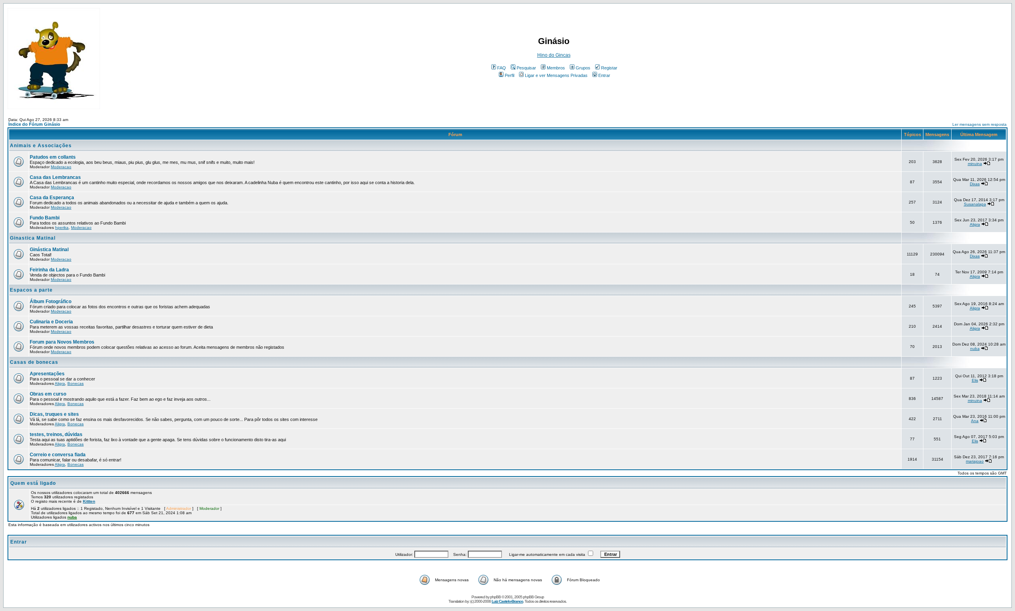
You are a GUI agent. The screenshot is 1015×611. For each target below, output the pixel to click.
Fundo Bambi (44, 218)
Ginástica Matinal (49, 249)
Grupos (583, 67)
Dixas (975, 184)
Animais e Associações (41, 145)
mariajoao (975, 461)
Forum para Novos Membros (62, 342)
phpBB (495, 597)
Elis (975, 380)
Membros (556, 67)
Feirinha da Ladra (49, 270)
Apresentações (47, 374)
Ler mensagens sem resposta (979, 124)
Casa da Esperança (52, 197)
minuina (975, 163)
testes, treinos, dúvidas (56, 434)
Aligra (975, 224)
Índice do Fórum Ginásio (34, 124)
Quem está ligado (33, 483)
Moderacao (61, 167)
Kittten (89, 501)
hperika (62, 227)
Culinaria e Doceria (51, 322)
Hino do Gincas (554, 55)
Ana (975, 421)
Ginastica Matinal (33, 238)
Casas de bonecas (34, 362)
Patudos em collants (53, 157)
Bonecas (75, 383)
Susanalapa (975, 204)
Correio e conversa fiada (58, 454)
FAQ (501, 67)
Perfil (509, 75)
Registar (609, 67)
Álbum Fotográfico (50, 301)
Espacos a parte (31, 290)
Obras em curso (48, 394)
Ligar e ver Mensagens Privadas (556, 75)
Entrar (604, 75)
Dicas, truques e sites (54, 414)
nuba (975, 348)
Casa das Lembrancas (55, 177)
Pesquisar (526, 67)
